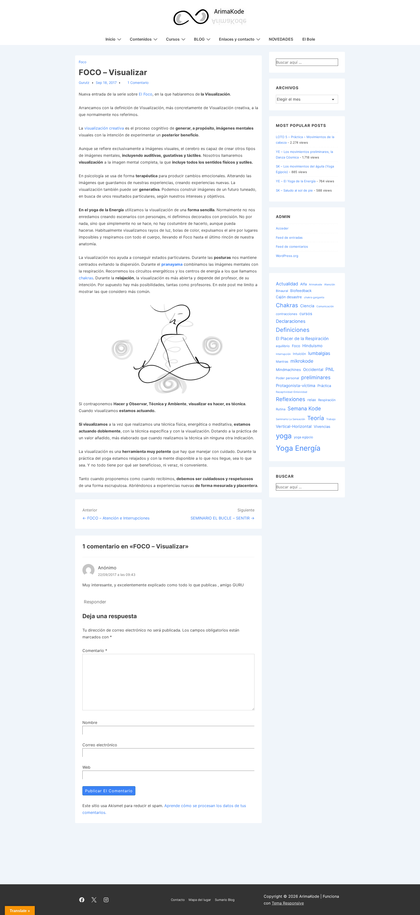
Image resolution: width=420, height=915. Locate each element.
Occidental (313, 369)
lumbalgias (319, 353)
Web (86, 767)
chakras (86, 277)
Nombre (89, 722)
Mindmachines (288, 370)
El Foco (145, 94)
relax (311, 400)
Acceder (282, 228)
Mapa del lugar (200, 900)
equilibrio (283, 346)
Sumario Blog (225, 900)
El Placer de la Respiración (302, 338)
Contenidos (141, 39)
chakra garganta (314, 297)
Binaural (282, 291)
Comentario (94, 650)
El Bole (308, 39)
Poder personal (287, 378)
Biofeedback (301, 291)
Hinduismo (312, 345)
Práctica (324, 386)
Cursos (173, 39)
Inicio (110, 39)
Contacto (178, 900)
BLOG (199, 39)
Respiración (327, 400)
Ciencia (307, 305)
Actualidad (287, 283)
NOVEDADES (281, 39)
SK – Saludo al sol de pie (294, 190)
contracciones (286, 314)
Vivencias (322, 426)
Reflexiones (290, 399)
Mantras (282, 361)
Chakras (287, 305)
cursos (305, 313)
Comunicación (325, 306)
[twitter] (94, 900)
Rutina (280, 409)
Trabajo (330, 419)
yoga (284, 436)
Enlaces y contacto (236, 39)
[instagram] (106, 900)
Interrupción (283, 354)
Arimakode (315, 284)
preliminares (316, 377)
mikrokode (301, 361)
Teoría (315, 418)
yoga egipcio (303, 437)
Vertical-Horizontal (294, 426)
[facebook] (82, 900)
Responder (95, 601)
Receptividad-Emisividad (291, 392)
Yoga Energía (298, 448)
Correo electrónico (99, 744)
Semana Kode (304, 408)
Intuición (299, 354)
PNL (329, 369)
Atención (329, 284)
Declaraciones (291, 321)
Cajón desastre (289, 297)
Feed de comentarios (292, 246)
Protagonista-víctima (295, 385)
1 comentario (138, 82)
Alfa (303, 284)
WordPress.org (287, 256)
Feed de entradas (289, 237)
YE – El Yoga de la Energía (295, 181)
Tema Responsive (288, 903)
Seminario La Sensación (290, 419)
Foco (82, 62)
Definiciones (292, 329)
